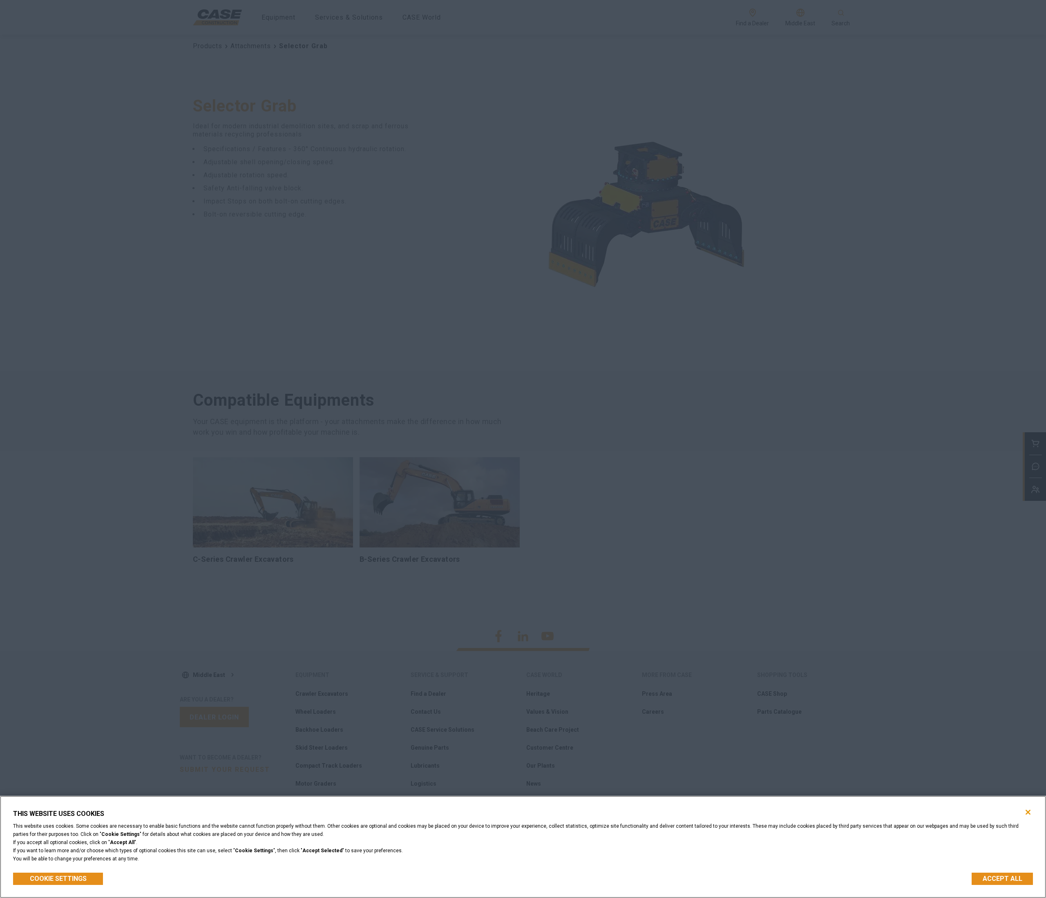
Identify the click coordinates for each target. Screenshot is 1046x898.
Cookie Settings (58, 878)
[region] (523, 847)
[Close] (1028, 812)
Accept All (1002, 878)
